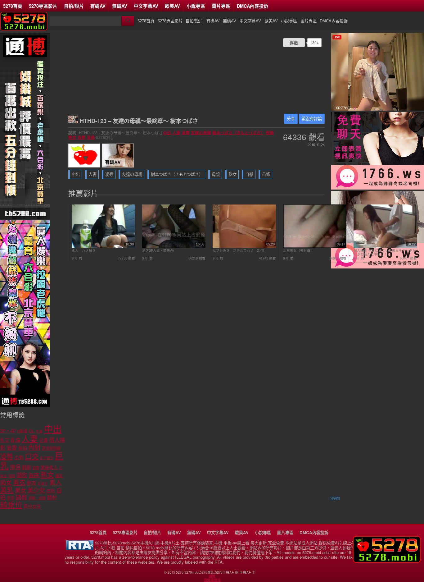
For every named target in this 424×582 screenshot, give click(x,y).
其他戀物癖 (51, 448)
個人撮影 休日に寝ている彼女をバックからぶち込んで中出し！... (385, 252)
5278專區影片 (43, 6)
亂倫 (15, 440)
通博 (212, 576)
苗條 (91, 137)
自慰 (82, 137)
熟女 (72, 137)
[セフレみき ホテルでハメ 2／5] (244, 247)
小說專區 (196, 6)
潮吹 (21, 475)
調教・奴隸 (37, 498)
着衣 (19, 482)
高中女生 (32, 506)
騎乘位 (11, 505)
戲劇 (26, 467)
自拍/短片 (74, 6)
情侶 (15, 467)
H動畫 (22, 431)
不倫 (39, 431)
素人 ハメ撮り (84, 250)
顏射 (52, 497)
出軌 (19, 457)
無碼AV (119, 6)
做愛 (12, 448)
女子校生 (46, 458)
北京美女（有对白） (298, 250)
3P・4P (8, 430)
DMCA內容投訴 (252, 6)
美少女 (36, 490)
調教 (21, 497)
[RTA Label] (79, 548)
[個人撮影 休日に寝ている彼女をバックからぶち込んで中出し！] (385, 247)
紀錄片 (43, 483)
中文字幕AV (146, 6)
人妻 (176, 132)
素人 (55, 482)
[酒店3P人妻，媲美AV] (173, 247)
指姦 (35, 468)
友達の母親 (201, 132)
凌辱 (186, 132)
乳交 (4, 440)
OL (31, 431)
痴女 (6, 482)
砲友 (32, 483)
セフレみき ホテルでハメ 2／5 (238, 250)
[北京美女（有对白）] (314, 247)
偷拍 (22, 448)
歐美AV (172, 6)
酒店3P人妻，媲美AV (158, 250)
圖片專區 (221, 6)
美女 (20, 491)
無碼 (34, 476)
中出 (167, 132)
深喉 (11, 476)
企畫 (43, 440)
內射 (34, 447)
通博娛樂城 (212, 580)
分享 (291, 119)
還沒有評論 (312, 119)
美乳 (7, 490)
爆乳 (59, 476)
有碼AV (98, 6)
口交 (31, 457)
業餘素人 (49, 467)
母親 (270, 132)
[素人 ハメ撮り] (103, 247)
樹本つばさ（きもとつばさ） (238, 132)
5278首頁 (12, 6)
